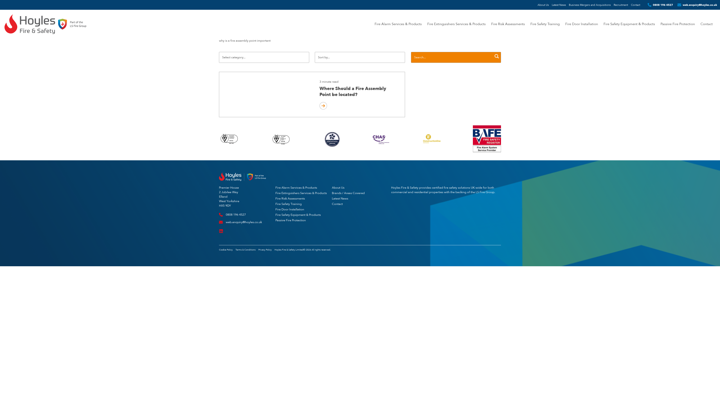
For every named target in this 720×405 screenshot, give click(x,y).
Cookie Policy (226, 249)
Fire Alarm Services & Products (398, 24)
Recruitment (621, 4)
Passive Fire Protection (678, 24)
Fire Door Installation (581, 24)
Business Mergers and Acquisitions (590, 4)
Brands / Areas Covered (348, 193)
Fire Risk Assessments (508, 24)
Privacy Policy (265, 249)
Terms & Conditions (246, 249)
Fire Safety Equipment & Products (629, 24)
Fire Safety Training (545, 24)
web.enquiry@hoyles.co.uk (700, 4)
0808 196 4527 (663, 4)
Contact (635, 4)
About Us (543, 4)
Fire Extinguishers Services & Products (456, 24)
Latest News (559, 4)
